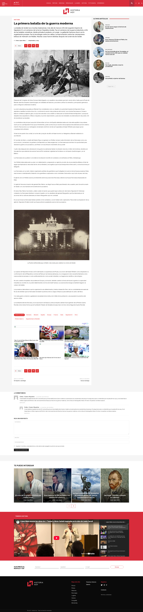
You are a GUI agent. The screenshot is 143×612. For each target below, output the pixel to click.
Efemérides (100, 3)
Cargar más (110, 86)
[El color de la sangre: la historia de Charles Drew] (98, 26)
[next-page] (74, 506)
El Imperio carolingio (20, 380)
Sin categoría (108, 49)
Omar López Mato (21, 40)
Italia (61, 314)
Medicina (61, 3)
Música (49, 3)
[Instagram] (138, 2)
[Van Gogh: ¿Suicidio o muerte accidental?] (98, 65)
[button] (132, 3)
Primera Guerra (19, 318)
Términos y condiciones (106, 594)
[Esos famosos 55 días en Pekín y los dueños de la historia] (98, 39)
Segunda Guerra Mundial (33, 318)
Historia (84, 3)
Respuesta (22, 402)
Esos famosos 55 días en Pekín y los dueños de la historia (116, 40)
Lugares (77, 3)
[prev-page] (69, 506)
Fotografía (74, 600)
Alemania (28, 314)
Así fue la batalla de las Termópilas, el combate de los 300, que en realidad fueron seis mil (116, 53)
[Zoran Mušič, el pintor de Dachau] (98, 77)
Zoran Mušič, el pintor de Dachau (115, 78)
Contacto (103, 590)
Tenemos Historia (91, 582)
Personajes (69, 3)
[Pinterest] (33, 45)
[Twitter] (141, 2)
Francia (56, 314)
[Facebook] (135, 2)
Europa (49, 314)
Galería (88, 584)
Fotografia (92, 3)
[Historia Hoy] (71, 11)
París (76, 314)
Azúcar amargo (85, 380)
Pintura (54, 3)
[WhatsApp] (37, 45)
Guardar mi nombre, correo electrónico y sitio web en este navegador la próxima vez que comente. (40, 446)
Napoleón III (69, 314)
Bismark (36, 314)
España (43, 314)
